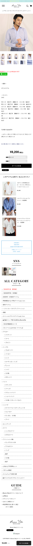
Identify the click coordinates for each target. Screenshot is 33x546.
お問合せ (5, 496)
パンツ (5, 381)
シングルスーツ (9, 431)
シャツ (7, 369)
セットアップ (7, 424)
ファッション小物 (8, 439)
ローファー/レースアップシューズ (15, 408)
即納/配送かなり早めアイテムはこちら (14, 301)
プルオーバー (9, 350)
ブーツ (7, 419)
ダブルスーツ (9, 435)
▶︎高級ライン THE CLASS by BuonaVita (14, 320)
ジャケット (8, 335)
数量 (7, 161)
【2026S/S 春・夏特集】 (10, 289)
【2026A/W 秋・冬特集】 (10, 293)
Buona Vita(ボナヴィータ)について (13, 493)
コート (7, 338)
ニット (7, 358)
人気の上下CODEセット (10, 466)
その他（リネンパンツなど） (13, 400)
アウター (5, 332)
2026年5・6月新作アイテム (11, 297)
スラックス (8, 385)
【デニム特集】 (7, 470)
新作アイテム (7, 305)
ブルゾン (7, 342)
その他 (7, 373)
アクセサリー (9, 446)
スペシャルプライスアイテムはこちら (14, 316)
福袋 (4, 312)
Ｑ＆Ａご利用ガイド (8, 501)
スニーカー (8, 412)
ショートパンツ (9, 396)
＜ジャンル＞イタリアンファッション (14, 308)
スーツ (5, 428)
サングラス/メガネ (10, 442)
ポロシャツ (8, 377)
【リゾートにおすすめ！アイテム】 (13, 328)
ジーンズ (7, 388)
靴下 (6, 462)
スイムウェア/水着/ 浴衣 (10, 474)
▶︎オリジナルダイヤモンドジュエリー (14, 478)
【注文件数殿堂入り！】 (10, 324)
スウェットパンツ (10, 392)
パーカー (7, 354)
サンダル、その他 (10, 415)
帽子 (6, 454)
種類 (7, 157)
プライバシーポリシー (9, 499)
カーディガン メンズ (11, 361)
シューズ (5, 405)
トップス (5, 347)
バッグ (7, 450)
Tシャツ (7, 365)
